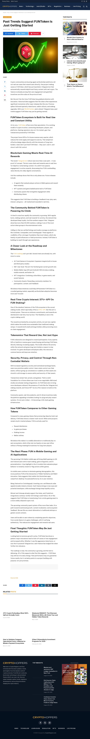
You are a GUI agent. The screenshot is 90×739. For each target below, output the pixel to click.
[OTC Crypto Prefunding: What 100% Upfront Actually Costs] (16, 603)
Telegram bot (22, 161)
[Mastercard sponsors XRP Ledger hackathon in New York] (37, 669)
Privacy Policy (6, 1)
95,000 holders (29, 109)
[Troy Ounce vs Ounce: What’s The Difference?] (75, 75)
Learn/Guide (41, 6)
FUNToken (21, 125)
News (21, 6)
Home (4, 12)
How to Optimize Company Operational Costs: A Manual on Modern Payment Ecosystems (14, 641)
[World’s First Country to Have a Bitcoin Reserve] (75, 28)
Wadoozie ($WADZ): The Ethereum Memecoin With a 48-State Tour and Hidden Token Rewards (45, 615)
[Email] (5, 99)
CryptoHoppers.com (50, 733)
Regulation (57, 6)
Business (67, 6)
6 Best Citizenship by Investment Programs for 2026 (43, 640)
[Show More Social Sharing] (43, 33)
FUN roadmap (18, 254)
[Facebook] (5, 82)
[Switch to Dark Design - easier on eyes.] (84, 6)
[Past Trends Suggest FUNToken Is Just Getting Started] (30, 55)
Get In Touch (14, 1)
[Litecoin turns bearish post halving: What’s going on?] (75, 52)
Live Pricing (77, 6)
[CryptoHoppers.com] (10, 6)
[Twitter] (5, 86)
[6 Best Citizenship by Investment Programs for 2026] (45, 630)
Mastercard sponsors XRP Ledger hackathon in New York (50, 670)
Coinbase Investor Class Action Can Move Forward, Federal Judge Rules (50, 699)
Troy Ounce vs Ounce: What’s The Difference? (75, 85)
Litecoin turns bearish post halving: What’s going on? (76, 62)
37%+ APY (42, 310)
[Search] (86, 6)
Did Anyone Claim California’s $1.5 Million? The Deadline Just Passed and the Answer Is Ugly (50, 685)
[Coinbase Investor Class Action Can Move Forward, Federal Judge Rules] (37, 699)
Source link (14, 578)
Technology (30, 6)
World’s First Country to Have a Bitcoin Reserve (75, 38)
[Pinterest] (5, 95)
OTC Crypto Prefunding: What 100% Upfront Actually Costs (15, 614)
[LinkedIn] (5, 91)
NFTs (49, 6)
